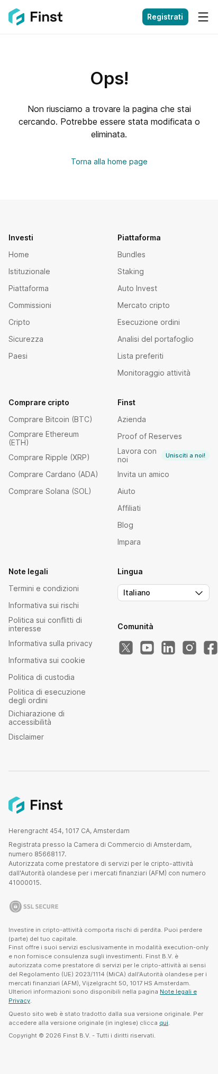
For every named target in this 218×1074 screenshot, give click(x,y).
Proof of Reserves (149, 436)
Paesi (18, 355)
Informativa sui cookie (46, 660)
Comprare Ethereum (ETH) (43, 438)
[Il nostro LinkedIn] (168, 648)
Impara (129, 541)
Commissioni (29, 305)
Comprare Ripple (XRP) (49, 457)
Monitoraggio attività (153, 372)
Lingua (130, 571)
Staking (130, 271)
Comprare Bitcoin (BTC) (50, 419)
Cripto (19, 321)
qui (163, 1022)
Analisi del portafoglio (155, 338)
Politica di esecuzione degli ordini (47, 696)
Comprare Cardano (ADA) (53, 474)
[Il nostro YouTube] (147, 648)
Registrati (165, 16)
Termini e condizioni (43, 588)
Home (18, 254)
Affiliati (129, 507)
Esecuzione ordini (148, 321)
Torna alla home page (109, 161)
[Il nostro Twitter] (125, 648)
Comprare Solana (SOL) (50, 491)
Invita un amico (143, 474)
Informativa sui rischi (43, 605)
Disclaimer (26, 736)
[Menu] (203, 17)
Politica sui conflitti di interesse (45, 624)
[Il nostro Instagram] (189, 648)
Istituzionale (29, 271)
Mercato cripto (143, 305)
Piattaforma (28, 288)
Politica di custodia (41, 677)
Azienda (131, 419)
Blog (125, 524)
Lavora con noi (161, 455)
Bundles (131, 254)
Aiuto (126, 491)
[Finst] (35, 16)
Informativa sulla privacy (50, 643)
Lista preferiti (140, 355)
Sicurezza (25, 338)
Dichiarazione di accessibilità (36, 717)
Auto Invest (137, 288)
